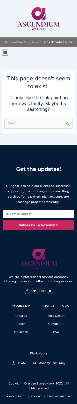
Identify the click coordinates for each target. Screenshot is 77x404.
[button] (5, 53)
